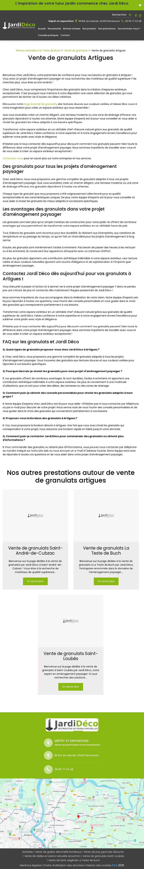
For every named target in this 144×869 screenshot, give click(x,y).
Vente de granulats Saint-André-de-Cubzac (35, 551)
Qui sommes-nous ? (129, 28)
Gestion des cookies (98, 865)
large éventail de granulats (40, 104)
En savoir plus (35, 581)
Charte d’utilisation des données (63, 865)
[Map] (72, 813)
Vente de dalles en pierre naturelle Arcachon (52, 856)
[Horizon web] (114, 865)
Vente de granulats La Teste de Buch (106, 551)
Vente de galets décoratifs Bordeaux (58, 852)
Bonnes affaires (71, 28)
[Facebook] (136, 16)
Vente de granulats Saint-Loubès (71, 656)
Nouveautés (54, 28)
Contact (65, 35)
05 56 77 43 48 (133, 21)
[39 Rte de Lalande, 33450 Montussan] (49, 755)
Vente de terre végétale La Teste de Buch (74, 860)
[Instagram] (140, 16)
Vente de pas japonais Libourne (104, 852)
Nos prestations (107, 28)
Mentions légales (30, 865)
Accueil (42, 28)
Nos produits (89, 28)
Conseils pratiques (48, 35)
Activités (27, 852)
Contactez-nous (13, 158)
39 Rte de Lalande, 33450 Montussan (99, 21)
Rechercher (119, 14)
